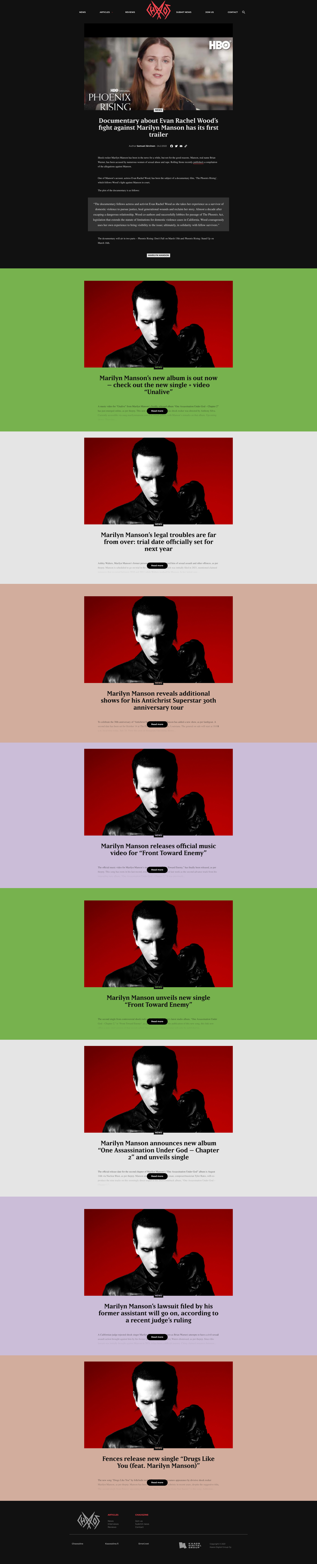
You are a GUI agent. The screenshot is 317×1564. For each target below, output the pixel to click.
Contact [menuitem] (233, 12)
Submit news (142, 1524)
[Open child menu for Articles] (112, 12)
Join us (139, 1521)
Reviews (112, 1527)
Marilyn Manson (158, 255)
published (198, 162)
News (158, 110)
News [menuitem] (82, 12)
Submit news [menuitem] (183, 12)
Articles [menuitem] (105, 12)
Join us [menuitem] (209, 12)
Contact (139, 1527)
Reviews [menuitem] (130, 12)
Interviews (113, 1524)
